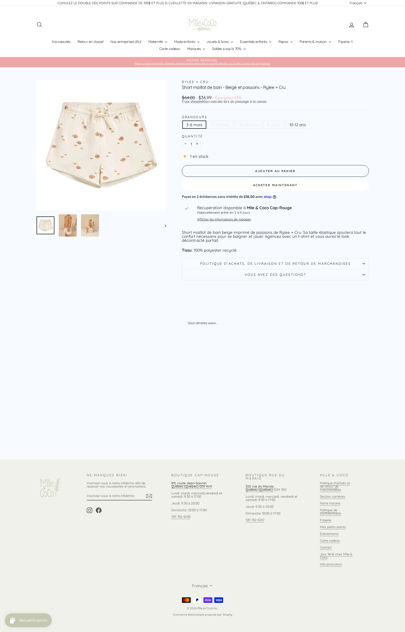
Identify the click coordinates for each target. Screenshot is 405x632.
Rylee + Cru (195, 82)
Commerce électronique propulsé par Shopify (202, 614)
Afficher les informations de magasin (224, 219)
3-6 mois (194, 124)
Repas (283, 41)
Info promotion (331, 564)
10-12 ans (297, 124)
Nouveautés (61, 41)
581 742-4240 (180, 517)
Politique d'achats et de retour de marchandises (335, 486)
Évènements (329, 534)
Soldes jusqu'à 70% (227, 48)
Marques (194, 48)
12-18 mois (220, 124)
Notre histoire (330, 503)
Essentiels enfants (254, 41)
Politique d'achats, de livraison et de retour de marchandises (275, 263)
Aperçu (76, 411)
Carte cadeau (169, 48)
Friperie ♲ (345, 41)
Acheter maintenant (275, 185)
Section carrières (332, 496)
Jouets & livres (217, 41)
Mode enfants (185, 41)
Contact (326, 547)
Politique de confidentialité (330, 511)
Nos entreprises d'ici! (125, 41)
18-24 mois (248, 124)
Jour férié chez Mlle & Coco (336, 556)
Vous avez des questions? (275, 274)
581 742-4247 (255, 520)
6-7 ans (274, 124)
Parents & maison (314, 41)
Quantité (192, 136)
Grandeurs (194, 117)
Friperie (325, 520)
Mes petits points (333, 527)
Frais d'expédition (196, 101)
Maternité (156, 41)
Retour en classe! (91, 41)
